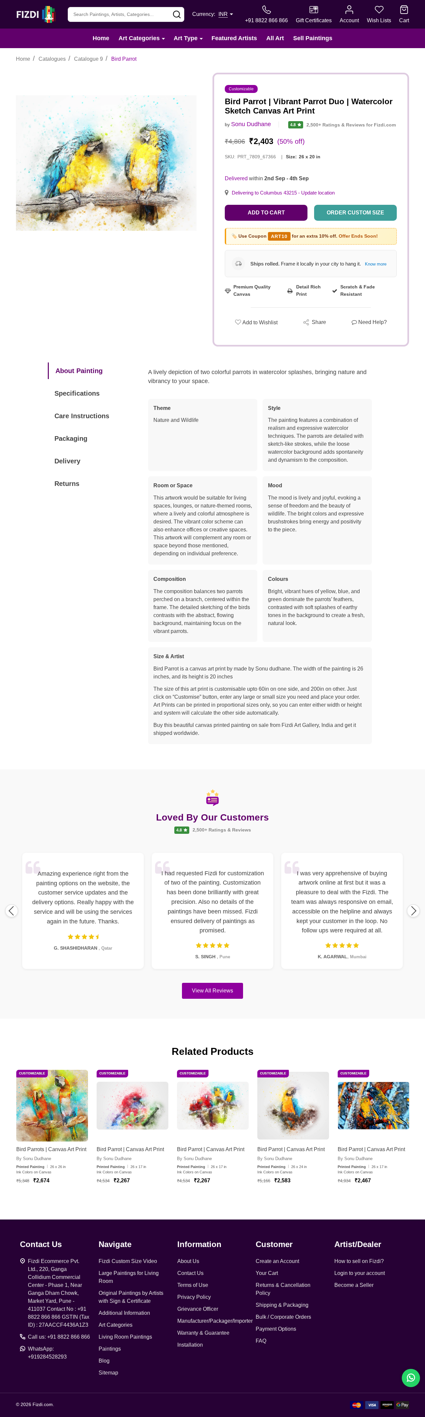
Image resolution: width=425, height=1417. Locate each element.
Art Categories (139, 38)
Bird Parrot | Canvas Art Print (130, 1149)
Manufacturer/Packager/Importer (215, 1321)
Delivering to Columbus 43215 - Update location (283, 193)
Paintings (110, 1349)
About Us (188, 1261)
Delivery (67, 461)
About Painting (79, 370)
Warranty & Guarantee (203, 1333)
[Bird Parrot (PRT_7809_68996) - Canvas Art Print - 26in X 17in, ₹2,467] (373, 1105)
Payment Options (276, 1329)
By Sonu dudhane (33, 1158)
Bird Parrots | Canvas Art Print (51, 1149)
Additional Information (124, 1313)
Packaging (70, 438)
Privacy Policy (194, 1297)
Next (413, 910)
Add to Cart (266, 212)
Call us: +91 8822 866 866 (59, 1337)
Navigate (115, 1244)
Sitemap (108, 1373)
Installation (190, 1345)
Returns (66, 483)
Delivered (236, 178)
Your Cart (267, 1273)
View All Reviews (212, 990)
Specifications (77, 393)
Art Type (186, 38)
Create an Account (277, 1261)
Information (199, 1244)
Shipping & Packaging (282, 1305)
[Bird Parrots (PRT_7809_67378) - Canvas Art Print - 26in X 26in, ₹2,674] (52, 1105)
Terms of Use (192, 1285)
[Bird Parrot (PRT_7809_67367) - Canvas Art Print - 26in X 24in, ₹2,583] (293, 1105)
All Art (275, 38)
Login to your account (359, 1273)
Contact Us (190, 1273)
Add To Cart (60, 1200)
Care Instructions (81, 416)
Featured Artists (234, 38)
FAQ (261, 1341)
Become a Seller (354, 1285)
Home (101, 38)
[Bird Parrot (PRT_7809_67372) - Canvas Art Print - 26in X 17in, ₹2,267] (213, 1105)
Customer (274, 1244)
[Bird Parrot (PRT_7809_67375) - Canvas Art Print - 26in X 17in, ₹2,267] (132, 1105)
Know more (375, 264)
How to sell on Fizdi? (359, 1261)
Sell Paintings (312, 38)
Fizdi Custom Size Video (128, 1261)
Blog (104, 1361)
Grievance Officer (197, 1309)
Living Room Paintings (125, 1337)
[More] (163, 38)
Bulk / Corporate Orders (283, 1317)
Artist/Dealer (357, 1244)
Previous (11, 910)
